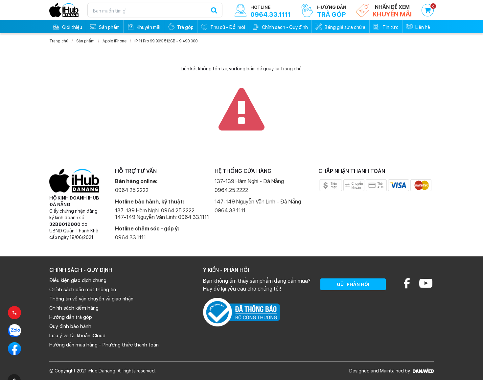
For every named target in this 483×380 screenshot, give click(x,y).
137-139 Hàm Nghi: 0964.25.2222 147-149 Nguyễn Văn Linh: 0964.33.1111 (162, 213)
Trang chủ (58, 41)
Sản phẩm (85, 41)
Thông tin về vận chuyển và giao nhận (91, 299)
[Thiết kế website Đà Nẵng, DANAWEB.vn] (422, 370)
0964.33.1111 (130, 237)
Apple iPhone (114, 41)
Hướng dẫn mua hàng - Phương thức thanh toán (104, 345)
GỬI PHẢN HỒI (353, 284)
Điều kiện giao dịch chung (77, 280)
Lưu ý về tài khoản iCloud (77, 336)
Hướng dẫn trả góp (70, 317)
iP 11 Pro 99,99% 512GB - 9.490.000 (165, 41)
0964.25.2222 (132, 190)
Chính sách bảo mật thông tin (82, 290)
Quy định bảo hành (70, 326)
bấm (251, 68)
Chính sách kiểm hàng (74, 308)
